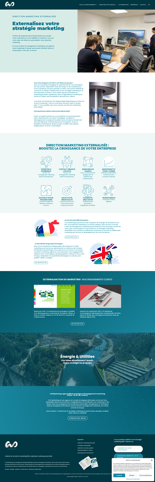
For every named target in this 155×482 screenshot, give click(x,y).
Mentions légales (70, 476)
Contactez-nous (77, 418)
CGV (83, 476)
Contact (86, 476)
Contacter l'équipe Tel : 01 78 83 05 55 (127, 456)
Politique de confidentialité (133, 479)
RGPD (76, 476)
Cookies (79, 476)
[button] (152, 460)
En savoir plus (71, 237)
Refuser (131, 475)
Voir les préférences (145, 475)
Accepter (119, 475)
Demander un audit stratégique (124, 449)
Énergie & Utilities (77, 356)
